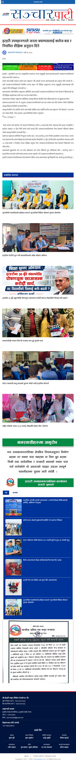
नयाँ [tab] (6, 492)
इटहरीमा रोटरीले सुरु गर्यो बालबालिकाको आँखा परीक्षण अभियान (24, 255)
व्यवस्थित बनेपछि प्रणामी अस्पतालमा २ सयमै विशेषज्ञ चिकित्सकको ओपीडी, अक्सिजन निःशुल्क (45, 501)
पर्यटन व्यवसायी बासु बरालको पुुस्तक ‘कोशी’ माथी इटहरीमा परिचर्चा (25, 383)
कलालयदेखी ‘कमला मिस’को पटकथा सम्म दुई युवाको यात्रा (22, 341)
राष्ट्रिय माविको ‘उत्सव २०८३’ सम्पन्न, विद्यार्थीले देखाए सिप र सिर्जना (25, 426)
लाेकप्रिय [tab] (15, 492)
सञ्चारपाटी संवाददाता (15, 52)
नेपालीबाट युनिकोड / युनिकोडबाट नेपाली (44, 756)
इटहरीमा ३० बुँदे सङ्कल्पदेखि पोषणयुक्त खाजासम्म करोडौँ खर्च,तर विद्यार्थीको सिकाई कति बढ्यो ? (35, 298)
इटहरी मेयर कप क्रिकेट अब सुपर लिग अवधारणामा (40, 580)
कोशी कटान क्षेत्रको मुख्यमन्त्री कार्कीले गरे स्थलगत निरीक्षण (42, 520)
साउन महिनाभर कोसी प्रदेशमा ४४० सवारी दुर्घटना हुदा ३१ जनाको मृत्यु (46, 540)
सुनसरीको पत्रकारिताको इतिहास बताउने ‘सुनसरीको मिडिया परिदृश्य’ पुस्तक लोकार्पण (31, 213)
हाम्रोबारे (26, 756)
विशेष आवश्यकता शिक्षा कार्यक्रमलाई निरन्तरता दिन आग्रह (42, 560)
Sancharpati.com (40, 759)
